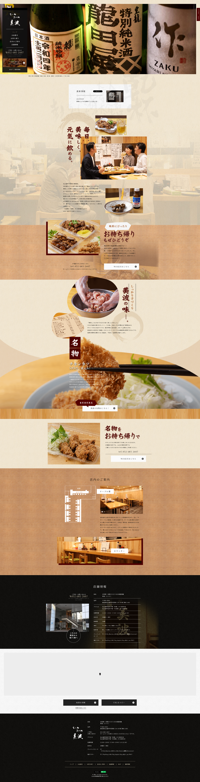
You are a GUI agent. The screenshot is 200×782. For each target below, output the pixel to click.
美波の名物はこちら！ (100, 408)
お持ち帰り (15, 38)
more (98, 91)
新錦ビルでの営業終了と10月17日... (88, 101)
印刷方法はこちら (80, 708)
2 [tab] (104, 511)
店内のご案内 (15, 41)
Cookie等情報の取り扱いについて (100, 776)
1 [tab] (102, 511)
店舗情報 (15, 44)
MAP (11, 69)
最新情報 (17, 69)
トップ (14, 32)
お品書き (15, 35)
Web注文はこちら (121, 266)
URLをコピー (119, 702)
